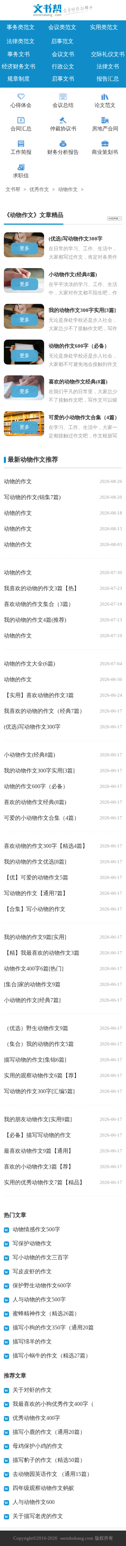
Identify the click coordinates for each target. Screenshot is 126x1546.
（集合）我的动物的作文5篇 (39, 1044)
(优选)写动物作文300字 (32, 727)
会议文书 (63, 54)
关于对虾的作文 (32, 1390)
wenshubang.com (76, 1538)
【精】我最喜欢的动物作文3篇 (41, 953)
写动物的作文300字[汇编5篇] (39, 1091)
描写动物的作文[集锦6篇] (35, 1060)
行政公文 (63, 66)
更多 (24, 248)
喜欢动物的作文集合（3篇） (39, 604)
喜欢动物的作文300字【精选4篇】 (46, 846)
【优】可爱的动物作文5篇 (36, 877)
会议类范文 (62, 27)
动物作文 (68, 189)
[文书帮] (63, 11)
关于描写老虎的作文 (38, 1516)
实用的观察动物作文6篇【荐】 (41, 1075)
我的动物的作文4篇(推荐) (35, 620)
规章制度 (18, 79)
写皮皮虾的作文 (32, 1271)
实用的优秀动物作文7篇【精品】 (44, 1182)
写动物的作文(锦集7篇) (32, 497)
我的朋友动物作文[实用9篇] (38, 1119)
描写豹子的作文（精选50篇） (49, 1460)
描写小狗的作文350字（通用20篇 (53, 1327)
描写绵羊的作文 (32, 1341)
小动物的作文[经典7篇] (32, 1000)
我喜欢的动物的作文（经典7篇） (44, 711)
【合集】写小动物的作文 (34, 909)
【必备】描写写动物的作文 (37, 1135)
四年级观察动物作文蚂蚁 (43, 1488)
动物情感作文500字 (36, 1229)
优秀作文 (39, 189)
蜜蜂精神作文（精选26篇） (46, 1313)
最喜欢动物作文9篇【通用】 (39, 1151)
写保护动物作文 (32, 1243)
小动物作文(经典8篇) (29, 755)
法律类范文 (21, 41)
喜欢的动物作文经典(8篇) (35, 802)
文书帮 (13, 189)
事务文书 (18, 54)
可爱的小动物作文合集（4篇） (41, 818)
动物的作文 (18, 481)
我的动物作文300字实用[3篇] (39, 771)
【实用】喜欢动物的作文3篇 (39, 695)
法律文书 (108, 66)
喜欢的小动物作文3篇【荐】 (39, 1167)
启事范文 (62, 41)
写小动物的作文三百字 (41, 1257)
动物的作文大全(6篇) (29, 664)
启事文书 (63, 79)
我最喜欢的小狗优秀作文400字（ (53, 1404)
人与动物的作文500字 (39, 1299)
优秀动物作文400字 (36, 1418)
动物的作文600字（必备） (36, 786)
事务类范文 (21, 27)
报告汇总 (108, 79)
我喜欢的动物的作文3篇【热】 (41, 588)
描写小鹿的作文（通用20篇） (49, 1432)
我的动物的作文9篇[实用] (35, 937)
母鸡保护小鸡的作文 (38, 1446)
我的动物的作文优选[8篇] (35, 862)
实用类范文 (104, 27)
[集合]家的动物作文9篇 (32, 984)
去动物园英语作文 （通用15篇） (52, 1474)
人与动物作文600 (34, 1502)
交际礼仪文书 (108, 54)
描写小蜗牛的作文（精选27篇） (52, 1355)
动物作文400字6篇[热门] (33, 969)
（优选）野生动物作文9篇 (36, 1028)
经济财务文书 (18, 66)
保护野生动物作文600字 (42, 1285)
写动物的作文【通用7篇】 (36, 893)
